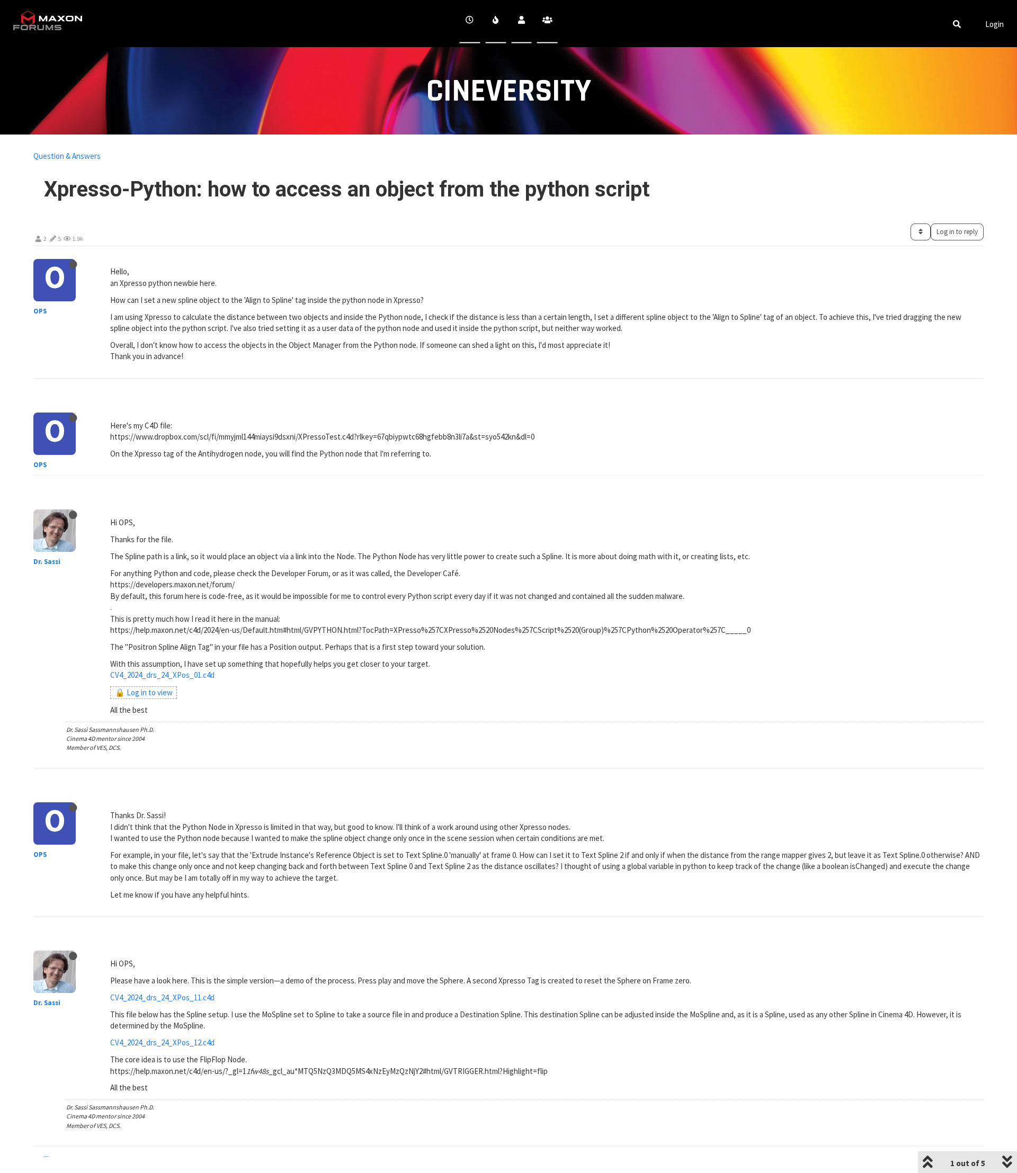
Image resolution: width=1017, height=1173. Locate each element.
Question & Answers (67, 156)
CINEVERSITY (508, 91)
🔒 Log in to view (144, 692)
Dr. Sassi (46, 561)
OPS (40, 311)
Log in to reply (957, 231)
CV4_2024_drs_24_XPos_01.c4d (162, 675)
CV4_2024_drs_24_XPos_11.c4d (162, 997)
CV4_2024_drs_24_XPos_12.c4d (162, 1042)
